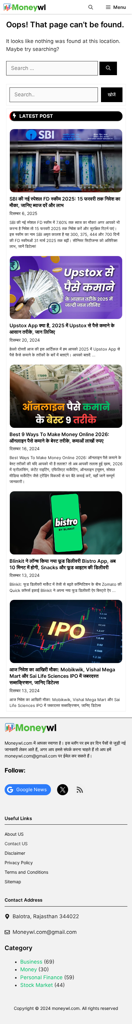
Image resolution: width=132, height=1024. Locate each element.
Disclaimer (15, 853)
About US (14, 834)
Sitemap (13, 881)
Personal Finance (41, 977)
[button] (90, 7)
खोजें (112, 95)
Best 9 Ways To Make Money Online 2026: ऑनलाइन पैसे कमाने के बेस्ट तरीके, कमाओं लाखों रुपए (59, 437)
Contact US (16, 843)
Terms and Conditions (26, 872)
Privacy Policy (19, 862)
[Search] (108, 68)
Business (31, 962)
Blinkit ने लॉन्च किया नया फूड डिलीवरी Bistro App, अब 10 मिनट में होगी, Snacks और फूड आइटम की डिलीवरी (63, 564)
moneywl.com (66, 1008)
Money (28, 969)
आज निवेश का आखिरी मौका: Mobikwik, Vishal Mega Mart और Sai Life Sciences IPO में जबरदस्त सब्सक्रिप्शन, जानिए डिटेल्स (62, 675)
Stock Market (36, 985)
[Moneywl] (24, 7)
